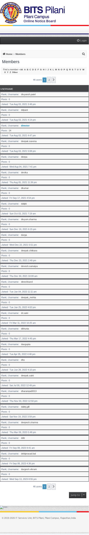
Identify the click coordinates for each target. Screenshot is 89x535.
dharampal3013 (29, 391)
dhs (23, 360)
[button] (54, 80)
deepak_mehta (28, 297)
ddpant (24, 110)
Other (15, 72)
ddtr (23, 438)
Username (6, 89)
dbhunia (25, 328)
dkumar (25, 188)
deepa (24, 157)
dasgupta (25, 344)
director (25, 125)
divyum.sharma (29, 219)
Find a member (10, 69)
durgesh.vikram (29, 469)
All (21, 69)
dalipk (24, 203)
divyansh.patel (28, 94)
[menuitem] (82, 41)
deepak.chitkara (29, 250)
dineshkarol (27, 282)
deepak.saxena (29, 141)
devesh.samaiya (29, 266)
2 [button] (49, 80)
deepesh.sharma (29, 422)
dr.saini (24, 313)
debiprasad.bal (28, 453)
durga (24, 235)
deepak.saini (27, 375)
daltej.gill (25, 407)
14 (10, 130)
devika (24, 172)
